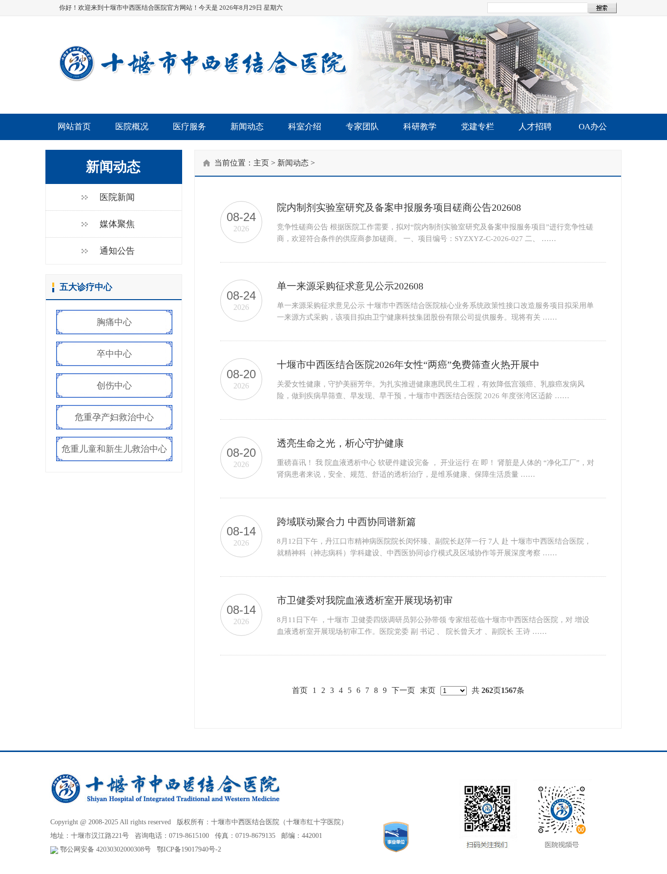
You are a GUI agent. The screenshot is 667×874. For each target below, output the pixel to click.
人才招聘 (535, 126)
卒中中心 (114, 354)
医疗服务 (189, 126)
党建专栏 (477, 126)
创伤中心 (114, 385)
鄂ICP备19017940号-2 (189, 849)
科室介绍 (304, 126)
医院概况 (131, 126)
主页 (261, 163)
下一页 (403, 690)
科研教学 (420, 126)
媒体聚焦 (117, 224)
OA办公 (593, 126)
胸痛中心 (114, 322)
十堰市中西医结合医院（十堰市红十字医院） (279, 822)
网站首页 (74, 126)
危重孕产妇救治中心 (114, 417)
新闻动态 (247, 126)
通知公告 (117, 251)
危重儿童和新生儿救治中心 (114, 449)
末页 (428, 690)
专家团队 (362, 126)
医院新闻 (117, 197)
